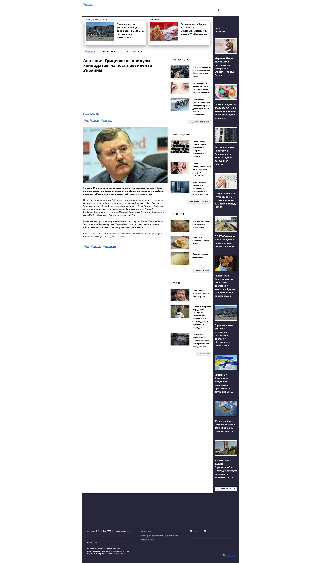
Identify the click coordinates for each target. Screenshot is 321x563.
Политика (109, 51)
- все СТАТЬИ (204, 354)
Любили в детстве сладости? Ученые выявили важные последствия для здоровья (225, 111)
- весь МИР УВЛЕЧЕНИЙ (199, 122)
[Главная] (88, 4)
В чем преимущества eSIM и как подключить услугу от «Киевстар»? (201, 169)
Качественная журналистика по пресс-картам (200, 293)
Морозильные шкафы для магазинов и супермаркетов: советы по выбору (200, 188)
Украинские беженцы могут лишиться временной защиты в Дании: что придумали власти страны (225, 285)
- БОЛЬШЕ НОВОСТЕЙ (226, 489)
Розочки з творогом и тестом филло (201, 240)
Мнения (154, 19)
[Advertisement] (125, 91)
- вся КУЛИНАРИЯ (202, 271)
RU (220, 10)
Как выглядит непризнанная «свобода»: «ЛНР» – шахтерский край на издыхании (201, 340)
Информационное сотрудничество (159, 535)
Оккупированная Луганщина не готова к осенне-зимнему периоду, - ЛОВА (226, 200)
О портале (146, 531)
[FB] (86, 120)
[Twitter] (94, 120)
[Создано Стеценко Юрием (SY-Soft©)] (229, 555)
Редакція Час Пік (91, 114)
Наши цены (147, 539)
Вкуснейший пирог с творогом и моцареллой (201, 224)
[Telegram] (106, 120)
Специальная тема (96, 19)
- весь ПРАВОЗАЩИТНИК (199, 201)
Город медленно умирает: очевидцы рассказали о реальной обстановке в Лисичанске (130, 31)
